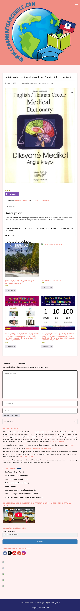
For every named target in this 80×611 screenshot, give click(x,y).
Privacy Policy (55, 603)
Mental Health (10, 486)
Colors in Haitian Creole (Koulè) (17, 483)
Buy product (11, 194)
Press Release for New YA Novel (16, 476)
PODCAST (70, 445)
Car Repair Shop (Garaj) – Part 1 (17, 479)
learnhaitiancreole (30, 83)
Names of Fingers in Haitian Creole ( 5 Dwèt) (22, 494)
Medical (26, 200)
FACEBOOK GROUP (26, 457)
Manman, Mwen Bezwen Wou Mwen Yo (40, 448)
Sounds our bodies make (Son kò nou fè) (20, 490)
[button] (72, 92)
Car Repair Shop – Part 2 (14, 472)
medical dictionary (41, 200)
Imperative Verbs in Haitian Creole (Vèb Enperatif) (24, 497)
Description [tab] (11, 207)
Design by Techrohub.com (40, 608)
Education (18, 200)
